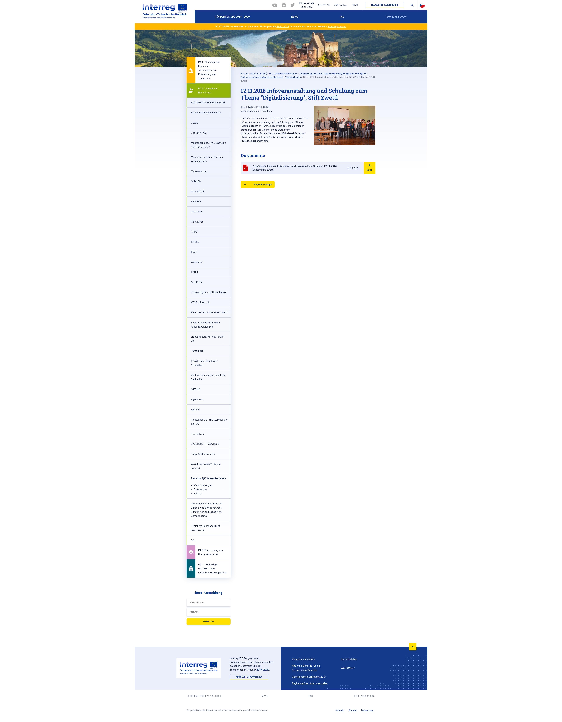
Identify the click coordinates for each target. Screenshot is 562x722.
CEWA (194, 122)
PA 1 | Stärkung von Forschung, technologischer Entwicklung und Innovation (208, 70)
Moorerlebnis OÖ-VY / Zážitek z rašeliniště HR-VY (208, 144)
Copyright (339, 710)
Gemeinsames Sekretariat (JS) (309, 676)
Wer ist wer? (348, 667)
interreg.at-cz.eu (337, 26)
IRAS (193, 251)
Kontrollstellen (349, 659)
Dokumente (200, 489)
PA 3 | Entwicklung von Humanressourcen (210, 552)
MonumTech (198, 191)
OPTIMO (195, 389)
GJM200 (196, 181)
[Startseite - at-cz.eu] (165, 11)
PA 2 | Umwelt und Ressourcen (208, 90)
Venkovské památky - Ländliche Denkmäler (208, 377)
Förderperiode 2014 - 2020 (232, 16)
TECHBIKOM (197, 433)
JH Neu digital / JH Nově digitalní (209, 292)
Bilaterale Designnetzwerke (206, 112)
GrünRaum (197, 282)
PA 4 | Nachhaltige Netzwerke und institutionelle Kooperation (212, 568)
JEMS (355, 5)
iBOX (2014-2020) (396, 16)
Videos (198, 493)
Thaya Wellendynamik (203, 454)
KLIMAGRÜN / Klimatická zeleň (208, 102)
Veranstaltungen (203, 485)
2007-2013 (324, 5)
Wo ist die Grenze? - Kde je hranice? (206, 466)
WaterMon (196, 262)
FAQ (342, 16)
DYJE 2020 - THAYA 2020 (205, 443)
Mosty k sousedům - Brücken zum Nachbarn (207, 159)
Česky (422, 5)
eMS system (340, 5)
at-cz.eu (244, 73)
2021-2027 (283, 26)
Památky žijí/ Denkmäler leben (208, 478)
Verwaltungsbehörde (303, 659)
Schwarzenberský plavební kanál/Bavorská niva (205, 324)
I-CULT (194, 272)
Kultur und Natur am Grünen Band (209, 312)
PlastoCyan (197, 221)
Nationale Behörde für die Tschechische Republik (306, 668)
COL (193, 540)
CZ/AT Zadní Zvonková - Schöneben (204, 363)
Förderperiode (306, 5)
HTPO (194, 231)
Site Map (353, 710)
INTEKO (195, 241)
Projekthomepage (263, 184)
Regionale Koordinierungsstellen (310, 683)
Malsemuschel (199, 171)
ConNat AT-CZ (199, 132)
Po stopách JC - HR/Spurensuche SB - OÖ (209, 421)
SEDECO (195, 409)
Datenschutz (367, 710)
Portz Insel (197, 350)
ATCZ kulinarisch (200, 302)
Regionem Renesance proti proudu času (205, 527)
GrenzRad (196, 211)
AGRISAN (196, 201)
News (294, 16)
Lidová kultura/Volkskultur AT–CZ (208, 338)
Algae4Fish (197, 399)
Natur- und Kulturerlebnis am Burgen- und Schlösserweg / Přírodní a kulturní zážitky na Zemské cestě (206, 509)
